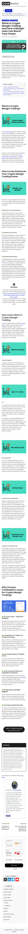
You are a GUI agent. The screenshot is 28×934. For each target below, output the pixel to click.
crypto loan (23, 677)
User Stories (6, 919)
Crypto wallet (6, 897)
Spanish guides (7, 917)
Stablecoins (7, 905)
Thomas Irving (17, 790)
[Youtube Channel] (17, 879)
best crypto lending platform (12, 293)
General (5, 911)
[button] (8, 10)
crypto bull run (13, 156)
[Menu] (3, 10)
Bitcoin (6, 903)
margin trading (9, 131)
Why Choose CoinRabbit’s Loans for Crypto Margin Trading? (13, 94)
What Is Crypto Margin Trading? (11, 87)
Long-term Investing (8, 914)
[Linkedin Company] (9, 879)
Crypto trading (14, 20)
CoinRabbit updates (8, 889)
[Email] (7, 816)
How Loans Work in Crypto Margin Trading (14, 91)
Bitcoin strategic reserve (13, 295)
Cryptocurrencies (7, 900)
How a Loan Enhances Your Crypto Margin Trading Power (13, 89)
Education (5, 908)
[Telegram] (13, 879)
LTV (6, 375)
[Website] (9, 816)
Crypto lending (5, 20)
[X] (5, 879)
